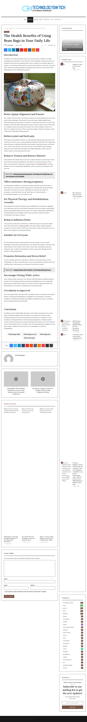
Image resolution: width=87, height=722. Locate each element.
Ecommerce (66, 643)
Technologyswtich (68, 602)
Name (6, 579)
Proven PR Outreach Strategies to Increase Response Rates (28, 538)
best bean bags (30, 338)
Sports (65, 635)
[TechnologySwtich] (43, 8)
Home (25, 19)
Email (6, 585)
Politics (65, 657)
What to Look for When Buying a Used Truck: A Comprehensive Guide (46, 538)
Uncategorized (67, 659)
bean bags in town (30, 334)
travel (64, 649)
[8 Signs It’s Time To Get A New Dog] (66, 127)
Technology (66, 619)
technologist (10, 45)
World (64, 608)
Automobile (66, 640)
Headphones (66, 654)
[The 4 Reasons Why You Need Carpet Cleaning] (66, 255)
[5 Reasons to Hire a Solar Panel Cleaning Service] (66, 397)
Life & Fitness (66, 632)
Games (65, 624)
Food (64, 638)
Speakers (65, 651)
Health (41, 19)
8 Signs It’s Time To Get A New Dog (77, 66)
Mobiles (65, 646)
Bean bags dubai (15, 334)
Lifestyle (46, 19)
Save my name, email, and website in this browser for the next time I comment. (25, 591)
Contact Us (57, 19)
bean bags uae (45, 334)
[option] (72, 41)
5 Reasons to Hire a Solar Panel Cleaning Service (78, 336)
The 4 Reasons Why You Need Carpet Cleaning (77, 194)
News (64, 611)
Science (65, 668)
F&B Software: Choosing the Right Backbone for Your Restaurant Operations (11, 539)
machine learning (67, 665)
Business (30, 19)
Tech (51, 19)
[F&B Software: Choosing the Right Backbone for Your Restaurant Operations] (11, 471)
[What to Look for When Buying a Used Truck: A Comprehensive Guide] (47, 471)
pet (64, 662)
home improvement (68, 627)
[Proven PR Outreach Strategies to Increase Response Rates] (29, 471)
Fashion (36, 19)
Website (33, 585)
